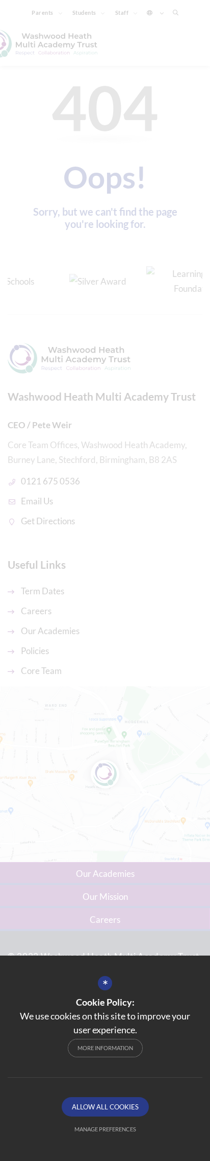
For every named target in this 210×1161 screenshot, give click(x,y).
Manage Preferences (105, 1129)
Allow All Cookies (105, 1107)
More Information (105, 1047)
